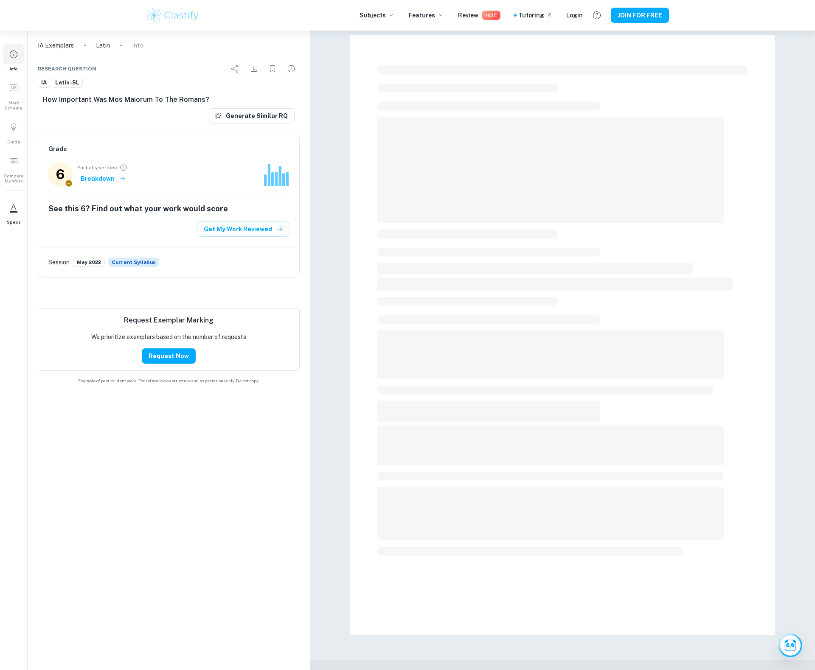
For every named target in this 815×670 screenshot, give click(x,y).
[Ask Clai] (790, 645)
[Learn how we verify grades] (123, 167)
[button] (13, 58)
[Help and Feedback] (597, 15)
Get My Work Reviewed (238, 229)
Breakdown (98, 178)
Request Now (169, 356)
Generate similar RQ (257, 115)
